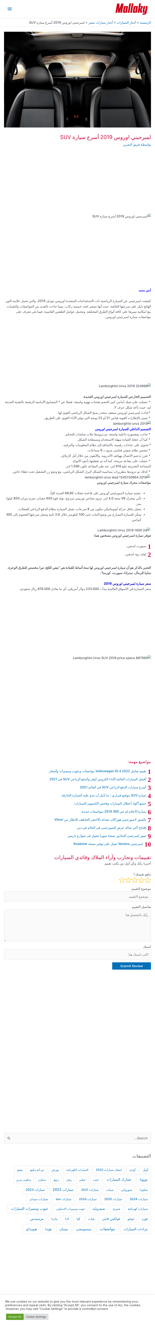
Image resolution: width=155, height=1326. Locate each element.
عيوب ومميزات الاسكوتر (70, 1208)
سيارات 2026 (88, 1199)
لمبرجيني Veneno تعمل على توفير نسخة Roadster (108, 844)
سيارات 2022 (63, 1189)
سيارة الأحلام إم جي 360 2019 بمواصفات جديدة (114, 811)
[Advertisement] (77, 183)
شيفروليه (98, 1209)
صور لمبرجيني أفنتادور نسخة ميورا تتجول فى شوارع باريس (107, 836)
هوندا (48, 1229)
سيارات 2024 (139, 1199)
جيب (96, 1180)
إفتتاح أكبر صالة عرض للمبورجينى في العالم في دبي (111, 828)
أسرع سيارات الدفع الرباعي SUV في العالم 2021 (113, 787)
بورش (55, 1170)
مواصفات (107, 1229)
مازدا (54, 1219)
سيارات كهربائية (138, 1209)
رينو (56, 1179)
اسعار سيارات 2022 (109, 1170)
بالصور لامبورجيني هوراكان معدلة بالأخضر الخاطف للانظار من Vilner (100, 819)
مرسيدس (37, 1219)
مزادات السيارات (136, 1229)
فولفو (131, 1219)
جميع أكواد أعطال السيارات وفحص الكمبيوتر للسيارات (110, 803)
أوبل (145, 1170)
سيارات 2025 (113, 1199)
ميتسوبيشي (84, 1229)
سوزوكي (126, 1190)
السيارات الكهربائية (77, 1169)
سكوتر (42, 1179)
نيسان (64, 1229)
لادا (67, 1219)
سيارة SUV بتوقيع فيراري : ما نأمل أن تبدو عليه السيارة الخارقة (104, 795)
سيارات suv (63, 1199)
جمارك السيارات (119, 1179)
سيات (110, 1190)
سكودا (144, 1190)
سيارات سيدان (38, 1199)
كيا (78, 1218)
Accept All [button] (14, 1316)
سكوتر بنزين (23, 1179)
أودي (132, 1170)
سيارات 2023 (35, 1190)
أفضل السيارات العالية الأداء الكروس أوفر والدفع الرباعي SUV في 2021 (97, 779)
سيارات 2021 (90, 1190)
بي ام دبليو (37, 1170)
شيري (116, 1209)
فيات (91, 1219)
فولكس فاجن (111, 1219)
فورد (144, 1219)
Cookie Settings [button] (36, 1316)
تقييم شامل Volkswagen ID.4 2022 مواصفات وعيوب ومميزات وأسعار (97, 771)
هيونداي (31, 1229)
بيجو (20, 1170)
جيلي (82, 1180)
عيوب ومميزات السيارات (29, 1208)
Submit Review (131, 966)
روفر (69, 1179)
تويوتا (144, 1179)
